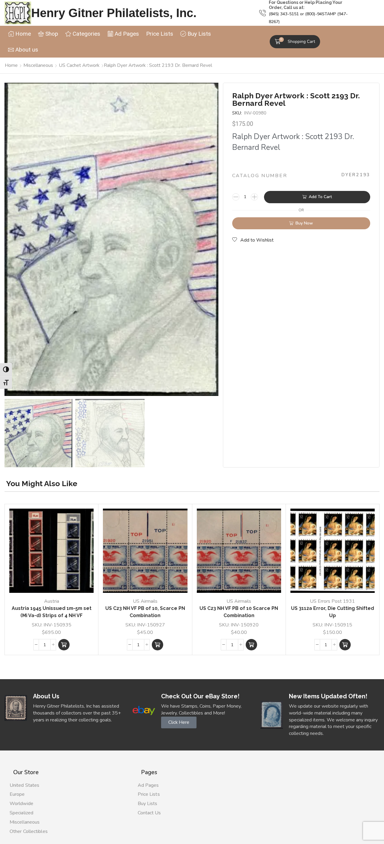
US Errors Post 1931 (332, 601)
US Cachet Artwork (79, 65)
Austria (51, 601)
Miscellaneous (38, 65)
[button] (295, 41)
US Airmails (145, 601)
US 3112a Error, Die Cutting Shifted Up (332, 611)
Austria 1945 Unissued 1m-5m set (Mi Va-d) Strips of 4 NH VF (52, 611)
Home (11, 65)
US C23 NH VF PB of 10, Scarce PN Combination (145, 611)
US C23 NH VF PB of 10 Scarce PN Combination (239, 611)
